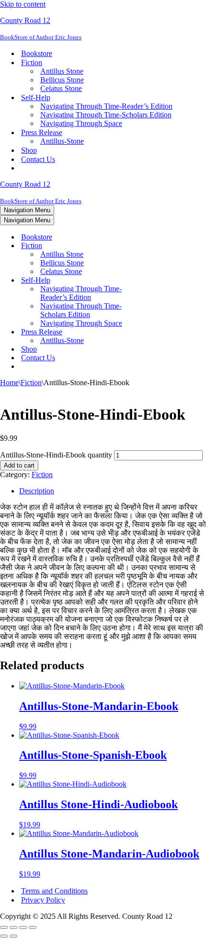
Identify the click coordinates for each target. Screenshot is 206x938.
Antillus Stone (61, 71)
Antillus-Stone (62, 141)
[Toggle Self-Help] (168, 280)
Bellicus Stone (62, 80)
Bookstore (36, 53)
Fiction (31, 382)
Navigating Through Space (81, 123)
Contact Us (38, 159)
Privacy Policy (43, 900)
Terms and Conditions (54, 891)
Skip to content (23, 4)
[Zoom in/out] (4, 927)
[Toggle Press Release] (168, 332)
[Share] (23, 927)
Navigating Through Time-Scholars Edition (106, 115)
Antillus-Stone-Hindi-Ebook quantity (56, 455)
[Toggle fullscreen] (13, 927)
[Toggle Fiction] (168, 246)
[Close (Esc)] (32, 927)
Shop (29, 150)
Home (9, 382)
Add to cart (19, 465)
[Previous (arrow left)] (4, 936)
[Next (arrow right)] (13, 936)
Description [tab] (36, 491)
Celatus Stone (61, 88)
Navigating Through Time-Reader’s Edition (106, 106)
